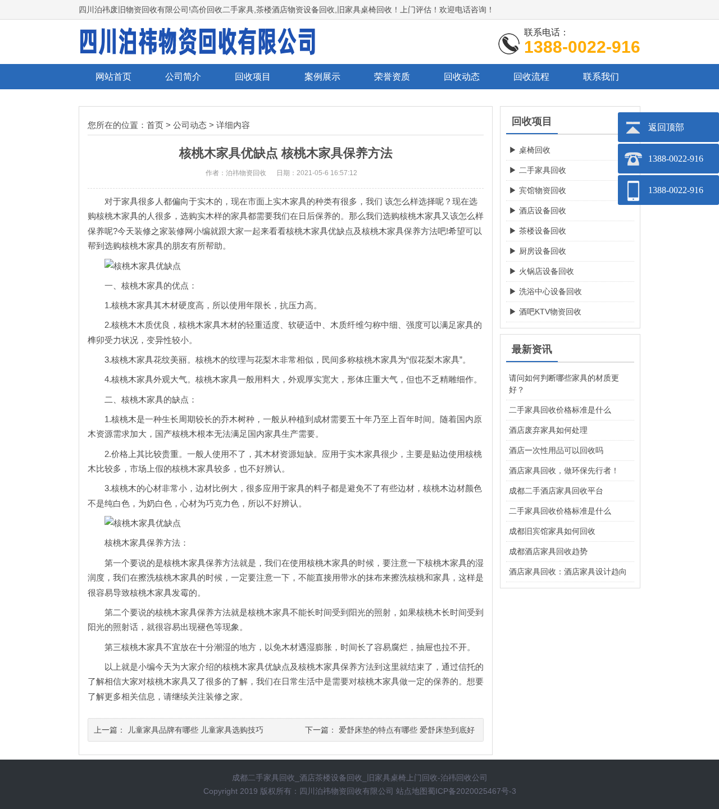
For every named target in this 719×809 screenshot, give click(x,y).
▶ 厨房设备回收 (537, 250)
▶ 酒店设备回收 (537, 210)
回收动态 (462, 76)
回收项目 (253, 76)
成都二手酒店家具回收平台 (556, 490)
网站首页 (113, 76)
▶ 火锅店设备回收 (541, 271)
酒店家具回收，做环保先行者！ (564, 470)
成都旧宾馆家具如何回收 (552, 531)
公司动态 (190, 125)
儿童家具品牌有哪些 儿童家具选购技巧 (195, 729)
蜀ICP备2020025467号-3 (471, 791)
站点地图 (411, 791)
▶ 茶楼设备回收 (537, 230)
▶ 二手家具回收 (537, 170)
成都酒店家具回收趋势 (548, 551)
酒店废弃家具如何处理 (548, 430)
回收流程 (531, 76)
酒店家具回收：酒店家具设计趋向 (568, 571)
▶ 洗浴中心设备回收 (545, 291)
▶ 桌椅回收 (529, 149)
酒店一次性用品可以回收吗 (556, 450)
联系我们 (601, 76)
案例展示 (322, 76)
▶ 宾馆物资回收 (537, 190)
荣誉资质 (392, 76)
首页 (155, 125)
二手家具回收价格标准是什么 (560, 409)
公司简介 (183, 76)
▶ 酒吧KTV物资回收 (545, 311)
